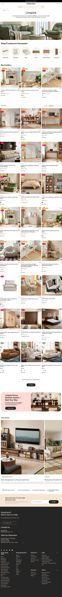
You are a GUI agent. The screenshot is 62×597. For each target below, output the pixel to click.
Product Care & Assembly (47, 560)
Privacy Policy (44, 580)
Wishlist (32, 575)
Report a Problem (45, 558)
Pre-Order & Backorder (46, 582)
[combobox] (31, 6)
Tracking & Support (46, 556)
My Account (33, 572)
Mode (17, 569)
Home (4, 10)
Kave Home (18, 563)
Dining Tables (3, 559)
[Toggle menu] (2, 4)
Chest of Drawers (4, 570)
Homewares (3, 574)
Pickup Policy (44, 574)
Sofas (2, 556)
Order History (33, 574)
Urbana (17, 572)
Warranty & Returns (46, 572)
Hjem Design (18, 561)
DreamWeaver (19, 560)
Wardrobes (3, 558)
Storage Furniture (4, 569)
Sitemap (32, 561)
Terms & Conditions (46, 578)
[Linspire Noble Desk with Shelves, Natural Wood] (11, 77)
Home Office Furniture (5, 567)
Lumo (17, 567)
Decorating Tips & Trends (7, 476)
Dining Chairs (3, 561)
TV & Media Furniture (5, 578)
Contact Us (33, 558)
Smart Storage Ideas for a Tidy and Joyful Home (15, 480)
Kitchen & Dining (4, 566)
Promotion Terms (45, 575)
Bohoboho (18, 556)
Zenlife (17, 574)
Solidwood (18, 571)
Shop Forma (10, 408)
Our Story (33, 555)
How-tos (47, 476)
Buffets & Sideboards (5, 580)
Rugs (2, 575)
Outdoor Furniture (4, 577)
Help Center (44, 555)
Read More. (43, 17)
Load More (31, 385)
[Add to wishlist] (19, 68)
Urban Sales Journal (35, 560)
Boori (17, 558)
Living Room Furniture (5, 562)
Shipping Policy (45, 583)
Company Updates (45, 561)
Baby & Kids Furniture (5, 572)
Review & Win (44, 577)
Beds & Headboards (5, 582)
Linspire (17, 564)
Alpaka (17, 555)
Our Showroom (34, 556)
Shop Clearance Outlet (5, 586)
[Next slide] (59, 78)
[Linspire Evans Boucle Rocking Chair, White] (31, 77)
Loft (17, 566)
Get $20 (53, 501)
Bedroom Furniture (4, 564)
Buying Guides (4, 585)
